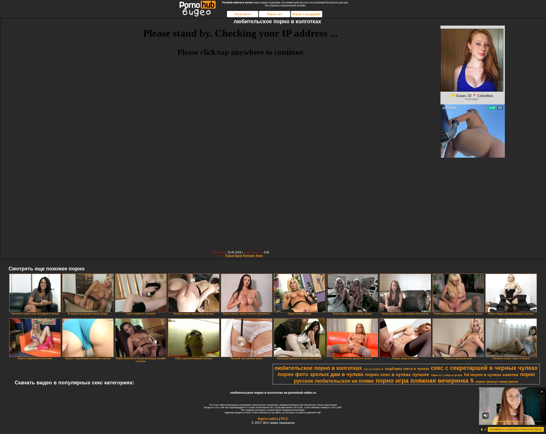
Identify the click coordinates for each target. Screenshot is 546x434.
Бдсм (238, 255)
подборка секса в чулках (407, 368)
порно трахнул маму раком (496, 381)
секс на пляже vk (373, 369)
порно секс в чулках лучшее (397, 374)
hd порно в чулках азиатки (491, 374)
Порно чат (274, 14)
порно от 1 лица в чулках (446, 375)
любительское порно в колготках (318, 368)
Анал (259, 255)
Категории (242, 14)
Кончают (249, 255)
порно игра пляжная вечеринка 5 (425, 380)
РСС (284, 419)
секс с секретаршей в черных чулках (484, 368)
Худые (229, 255)
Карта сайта (268, 419)
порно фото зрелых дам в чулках (320, 374)
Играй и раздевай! (307, 14)
